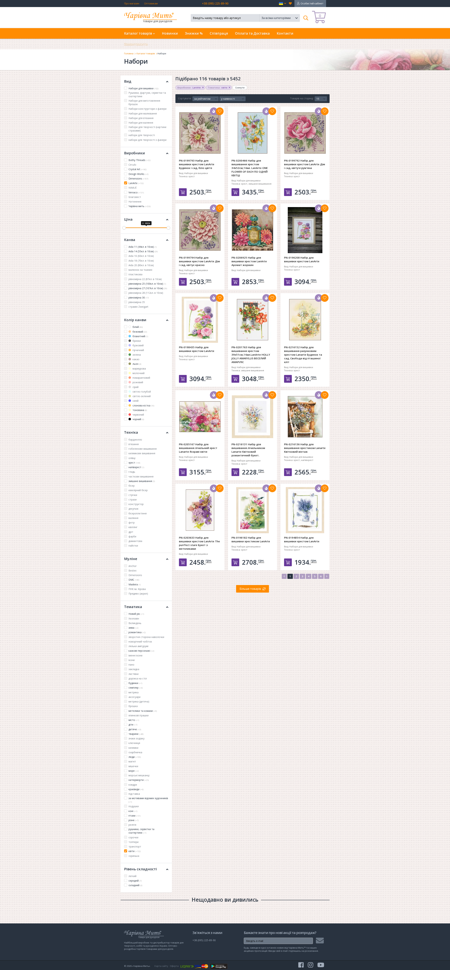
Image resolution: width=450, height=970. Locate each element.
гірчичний (138, 350)
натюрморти (138, 780)
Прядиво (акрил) (138, 593)
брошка (133, 706)
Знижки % (194, 33)
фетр (131, 522)
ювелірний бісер (138, 490)
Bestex (132, 570)
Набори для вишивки (143, 88)
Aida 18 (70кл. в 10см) (141, 260)
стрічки (132, 495)
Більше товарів (250, 589)
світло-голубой (141, 391)
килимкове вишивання (141, 453)
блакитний (140, 336)
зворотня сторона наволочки (146, 637)
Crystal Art (137, 169)
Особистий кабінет (312, 3)
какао (135, 359)
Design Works (138, 174)
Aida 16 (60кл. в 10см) (141, 256)
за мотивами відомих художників (148, 799)
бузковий (138, 345)
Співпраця (219, 33)
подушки (133, 806)
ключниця (134, 743)
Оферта (174, 966)
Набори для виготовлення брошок (144, 102)
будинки (135, 683)
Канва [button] (129, 239)
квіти (134, 851)
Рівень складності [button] (140, 869)
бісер (131, 485)
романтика (137, 632)
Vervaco (136, 192)
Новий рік (136, 613)
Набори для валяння (140, 122)
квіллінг (132, 527)
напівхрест (136, 467)
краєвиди (135, 789)
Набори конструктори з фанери (147, 108)
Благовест (134, 197)
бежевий (139, 331)
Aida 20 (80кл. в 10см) (141, 265)
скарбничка (135, 752)
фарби (132, 536)
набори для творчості (141, 135)
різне (133, 820)
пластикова (135, 274)
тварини (135, 733)
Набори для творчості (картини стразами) (147, 128)
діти (132, 724)
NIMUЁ (132, 187)
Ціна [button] (128, 219)
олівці (131, 458)
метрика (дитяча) (138, 701)
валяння (133, 518)
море (133, 770)
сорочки (133, 837)
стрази (132, 499)
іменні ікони (135, 655)
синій (135, 400)
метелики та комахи (142, 710)
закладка (133, 669)
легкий (132, 876)
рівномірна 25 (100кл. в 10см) (147, 283)
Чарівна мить (139, 206)
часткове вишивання (140, 476)
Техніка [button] (131, 432)
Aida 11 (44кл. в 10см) (142, 246)
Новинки (170, 33)
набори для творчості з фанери (147, 140)
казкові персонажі (141, 650)
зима (133, 627)
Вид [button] (127, 81)
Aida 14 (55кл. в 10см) (143, 251)
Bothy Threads (139, 160)
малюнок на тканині (140, 269)
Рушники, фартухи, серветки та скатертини (147, 94)
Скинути (240, 87)
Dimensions (138, 178)
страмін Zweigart (138, 306)
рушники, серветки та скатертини (141, 830)
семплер (135, 687)
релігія (132, 824)
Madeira (134, 584)
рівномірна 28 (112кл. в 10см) (145, 292)
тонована (139, 410)
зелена (136, 354)
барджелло (135, 439)
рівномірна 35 (136, 302)
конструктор (136, 504)
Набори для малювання (142, 113)
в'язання (133, 444)
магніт (132, 761)
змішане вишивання (141, 481)
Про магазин (131, 3)
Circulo (132, 164)
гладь (131, 471)
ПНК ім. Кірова (137, 589)
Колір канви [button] (135, 319)
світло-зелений (141, 396)
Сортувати (184, 98)
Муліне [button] (130, 558)
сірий (135, 387)
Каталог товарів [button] (138, 33)
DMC (133, 579)
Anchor (132, 566)
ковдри (132, 784)
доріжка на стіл (137, 678)
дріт (130, 532)
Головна (128, 53)
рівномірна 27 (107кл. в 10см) (147, 288)
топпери (133, 842)
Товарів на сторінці (301, 98)
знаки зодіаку (136, 738)
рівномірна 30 (138, 297)
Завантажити (136, 44)
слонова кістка (143, 405)
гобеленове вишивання (142, 448)
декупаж (133, 508)
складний (135, 885)
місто (133, 720)
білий (137, 327)
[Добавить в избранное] (220, 111)
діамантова (135, 541)
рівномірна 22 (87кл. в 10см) (145, 279)
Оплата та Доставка (252, 33)
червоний (138, 414)
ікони (131, 660)
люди (134, 757)
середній (135, 880)
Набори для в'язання (140, 118)
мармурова (139, 368)
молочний (138, 373)
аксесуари (134, 697)
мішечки (133, 766)
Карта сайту (161, 966)
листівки (133, 674)
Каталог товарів (146, 53)
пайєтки (133, 545)
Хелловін (133, 618)
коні (132, 811)
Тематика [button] (133, 606)
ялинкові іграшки (138, 715)
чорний (138, 419)
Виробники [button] (134, 153)
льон (136, 363)
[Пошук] (306, 18)
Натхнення (134, 201)
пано (131, 664)
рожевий (137, 382)
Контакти (285, 33)
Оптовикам (151, 3)
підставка (134, 793)
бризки (136, 340)
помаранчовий (141, 377)
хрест (134, 462)
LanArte (136, 183)
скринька (133, 855)
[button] (282, 3)
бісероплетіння (137, 513)
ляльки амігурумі (138, 646)
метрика (133, 692)
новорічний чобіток (140, 641)
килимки (133, 747)
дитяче (134, 729)
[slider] (124, 228)
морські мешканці (138, 775)
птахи (134, 815)
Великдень (134, 623)
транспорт (134, 846)
